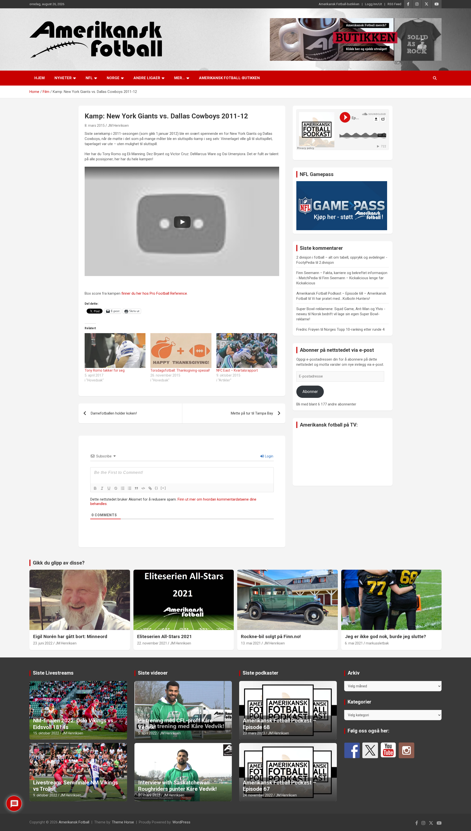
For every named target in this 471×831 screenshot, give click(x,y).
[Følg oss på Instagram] (406, 750)
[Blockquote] (136, 488)
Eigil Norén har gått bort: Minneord (70, 636)
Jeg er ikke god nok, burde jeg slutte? (385, 636)
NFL (89, 78)
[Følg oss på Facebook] (352, 750)
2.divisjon (326, 262)
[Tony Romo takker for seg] (115, 350)
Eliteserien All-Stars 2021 (164, 636)
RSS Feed (394, 4)
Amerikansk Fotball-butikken (339, 4)
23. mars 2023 (254, 733)
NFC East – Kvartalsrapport (237, 370)
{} (156, 488)
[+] (163, 488)
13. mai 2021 (251, 643)
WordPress (181, 822)
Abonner (310, 391)
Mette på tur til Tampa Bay (252, 413)
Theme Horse (123, 822)
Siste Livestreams (53, 673)
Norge (113, 78)
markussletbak (377, 643)
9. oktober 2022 (45, 795)
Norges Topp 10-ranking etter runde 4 (354, 329)
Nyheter (63, 78)
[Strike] (115, 488)
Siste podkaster (260, 673)
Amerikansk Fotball (74, 822)
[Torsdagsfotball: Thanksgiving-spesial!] (180, 350)
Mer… (179, 78)
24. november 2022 (258, 795)
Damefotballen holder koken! (114, 413)
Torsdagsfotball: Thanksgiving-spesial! (180, 370)
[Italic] (102, 488)
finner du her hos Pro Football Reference (154, 293)
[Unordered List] (129, 488)
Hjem (39, 78)
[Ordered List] (122, 488)
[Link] (150, 488)
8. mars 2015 (95, 125)
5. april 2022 (147, 733)
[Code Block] (143, 488)
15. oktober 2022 (46, 733)
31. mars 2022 (149, 795)
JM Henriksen (118, 125)
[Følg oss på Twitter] (370, 750)
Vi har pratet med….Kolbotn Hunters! (341, 298)
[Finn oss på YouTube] (388, 750)
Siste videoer (153, 673)
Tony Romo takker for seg (105, 370)
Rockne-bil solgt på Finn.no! (271, 636)
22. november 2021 (152, 643)
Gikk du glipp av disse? (59, 563)
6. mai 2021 (354, 643)
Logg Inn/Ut (373, 4)
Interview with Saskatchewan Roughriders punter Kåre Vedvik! (177, 786)
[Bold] (95, 488)
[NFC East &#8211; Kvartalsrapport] (246, 350)
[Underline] (108, 488)
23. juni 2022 (42, 643)
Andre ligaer (146, 78)
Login (268, 456)
